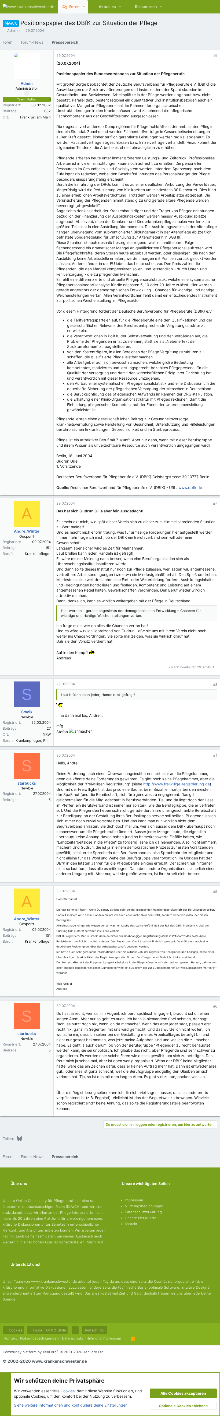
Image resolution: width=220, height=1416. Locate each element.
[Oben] (126, 1338)
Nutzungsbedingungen (144, 1206)
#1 (215, 56)
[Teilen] (208, 55)
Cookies (15, 1330)
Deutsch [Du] (94, 1330)
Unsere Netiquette (140, 1218)
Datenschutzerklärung (143, 1212)
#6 (215, 1006)
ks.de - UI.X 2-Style (49, 1330)
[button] (83, 7)
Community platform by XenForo (54, 1352)
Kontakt (131, 1224)
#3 (215, 684)
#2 (215, 504)
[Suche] (212, 7)
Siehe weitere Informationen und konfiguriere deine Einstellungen (70, 1405)
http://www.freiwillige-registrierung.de (176, 784)
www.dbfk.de (190, 487)
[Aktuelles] (202, 7)
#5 (215, 891)
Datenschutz (72, 1338)
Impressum (134, 1200)
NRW (47, 734)
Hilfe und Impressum (103, 1338)
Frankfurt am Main (35, 117)
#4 (215, 755)
